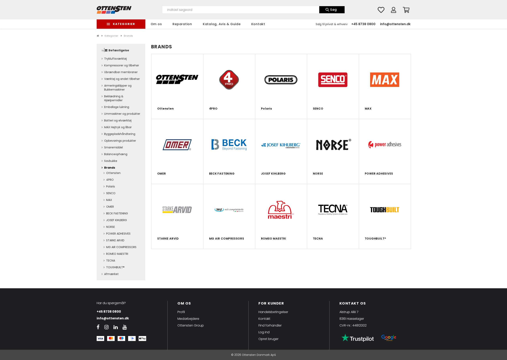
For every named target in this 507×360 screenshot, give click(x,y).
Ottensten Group (190, 325)
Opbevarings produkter (120, 141)
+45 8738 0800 (363, 24)
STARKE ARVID (115, 240)
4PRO (110, 180)
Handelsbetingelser (273, 312)
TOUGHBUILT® (115, 267)
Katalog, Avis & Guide (222, 24)
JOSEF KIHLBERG (116, 220)
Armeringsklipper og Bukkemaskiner (118, 88)
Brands (109, 168)
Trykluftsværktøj (115, 59)
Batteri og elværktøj (118, 120)
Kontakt (258, 24)
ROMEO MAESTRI (117, 254)
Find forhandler (270, 325)
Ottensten (113, 173)
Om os (156, 24)
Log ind (264, 332)
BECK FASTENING (117, 213)
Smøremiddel (113, 147)
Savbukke (110, 161)
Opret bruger (268, 339)
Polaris (110, 186)
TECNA (110, 261)
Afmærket (111, 274)
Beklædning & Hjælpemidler (113, 98)
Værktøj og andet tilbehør (122, 79)
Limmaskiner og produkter (122, 114)
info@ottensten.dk (395, 24)
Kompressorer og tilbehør (121, 65)
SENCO (110, 193)
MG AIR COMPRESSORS (121, 247)
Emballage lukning (116, 107)
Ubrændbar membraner (121, 72)
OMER (110, 207)
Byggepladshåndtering (119, 134)
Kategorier (124, 24)
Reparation (182, 24)
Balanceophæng (115, 154)
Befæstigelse (119, 50)
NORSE (110, 227)
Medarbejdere (188, 318)
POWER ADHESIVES (118, 234)
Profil (181, 312)
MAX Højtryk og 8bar (118, 127)
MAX (109, 200)
